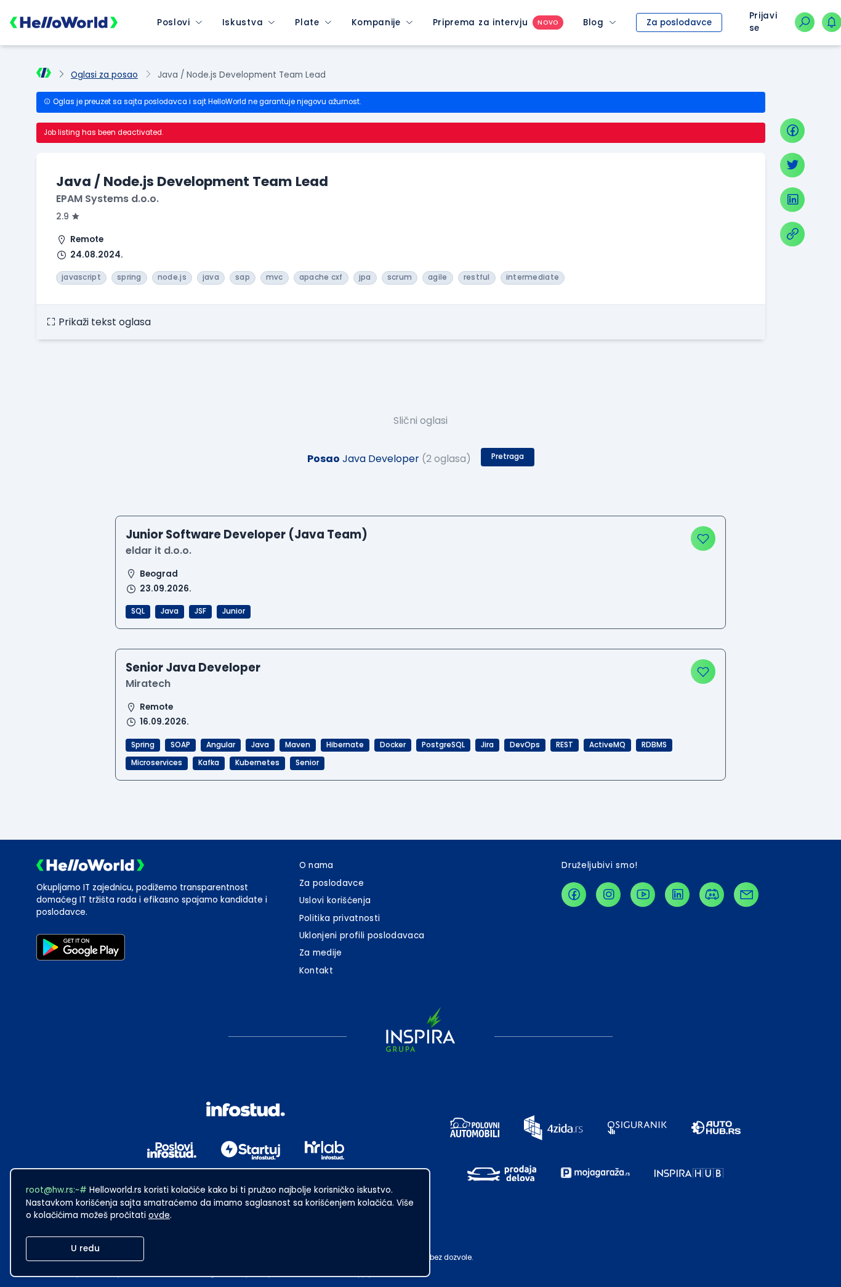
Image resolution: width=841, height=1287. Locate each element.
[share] (792, 234)
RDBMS (654, 745)
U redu (85, 1248)
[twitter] (792, 165)
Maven (297, 745)
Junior (233, 611)
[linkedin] (792, 199)
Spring (143, 745)
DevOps (525, 745)
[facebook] (792, 130)
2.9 (62, 216)
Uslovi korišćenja (335, 900)
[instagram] (608, 894)
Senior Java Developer (193, 667)
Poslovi (173, 22)
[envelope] (746, 894)
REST (564, 745)
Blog (593, 22)
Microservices (156, 763)
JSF (200, 611)
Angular (220, 745)
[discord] (711, 894)
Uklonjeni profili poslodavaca (362, 935)
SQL (138, 611)
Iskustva (242, 22)
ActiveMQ (607, 745)
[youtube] (642, 894)
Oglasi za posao (104, 75)
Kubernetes (257, 763)
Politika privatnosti (339, 918)
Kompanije (376, 22)
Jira (487, 745)
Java (170, 611)
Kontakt (316, 970)
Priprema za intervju (480, 22)
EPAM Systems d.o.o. (107, 199)
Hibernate (345, 745)
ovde (159, 1215)
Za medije (320, 953)
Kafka (208, 763)
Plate (307, 22)
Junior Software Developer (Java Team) (247, 534)
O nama (316, 865)
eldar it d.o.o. (158, 550)
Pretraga (507, 456)
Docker (393, 745)
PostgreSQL (443, 745)
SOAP (180, 745)
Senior (307, 763)
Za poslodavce (679, 22)
